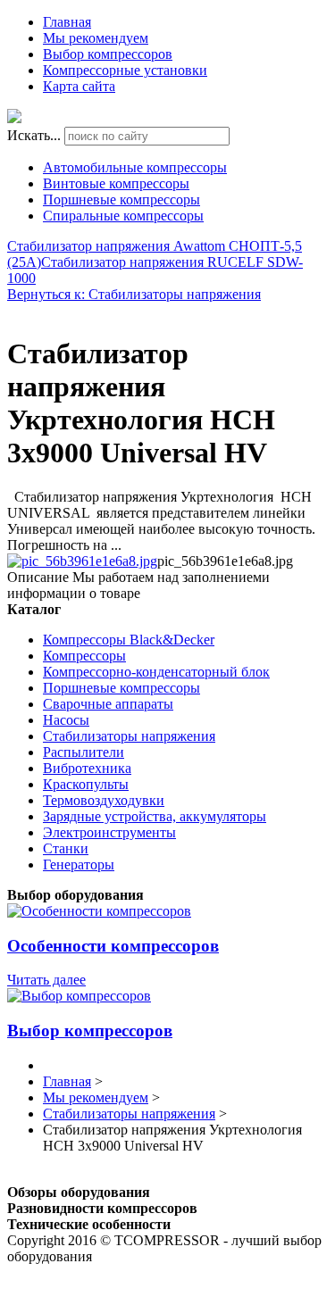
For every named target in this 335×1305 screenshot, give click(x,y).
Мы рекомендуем (95, 38)
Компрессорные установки (125, 70)
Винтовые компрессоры (116, 183)
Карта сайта (79, 86)
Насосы (66, 719)
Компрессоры (84, 655)
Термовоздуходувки (103, 800)
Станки (65, 848)
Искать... (34, 135)
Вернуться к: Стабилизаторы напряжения (134, 294)
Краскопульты (86, 784)
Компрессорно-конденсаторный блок (156, 671)
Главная (67, 21)
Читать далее (46, 979)
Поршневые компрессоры (121, 199)
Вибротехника (87, 768)
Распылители (83, 752)
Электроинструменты (109, 832)
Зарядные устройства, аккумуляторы (154, 816)
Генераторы (78, 864)
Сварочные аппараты (108, 703)
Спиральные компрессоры (123, 215)
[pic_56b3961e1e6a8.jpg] (82, 561)
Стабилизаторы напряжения (129, 736)
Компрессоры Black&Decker (128, 639)
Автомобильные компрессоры (135, 167)
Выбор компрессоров (107, 54)
